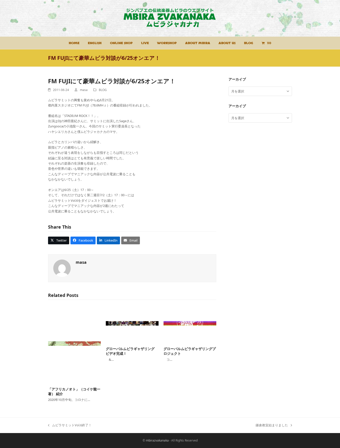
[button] (58, 240)
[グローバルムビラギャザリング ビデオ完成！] (132, 323)
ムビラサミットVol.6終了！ (70, 425)
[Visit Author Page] (62, 268)
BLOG (103, 90)
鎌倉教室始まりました (272, 425)
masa (84, 90)
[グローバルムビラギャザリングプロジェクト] (190, 323)
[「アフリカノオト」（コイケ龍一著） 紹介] (74, 343)
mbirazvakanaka (157, 440)
